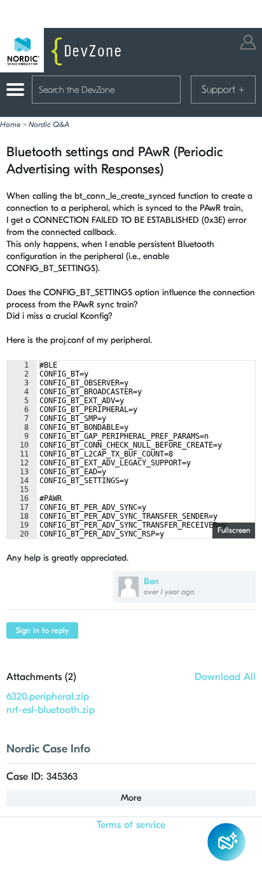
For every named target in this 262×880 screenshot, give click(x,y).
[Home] (63, 50)
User (248, 42)
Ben (151, 581)
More (131, 797)
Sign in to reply (42, 630)
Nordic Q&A (49, 124)
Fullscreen (233, 530)
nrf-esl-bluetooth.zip (50, 710)
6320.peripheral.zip (47, 696)
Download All (225, 677)
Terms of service (131, 824)
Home (10, 124)
